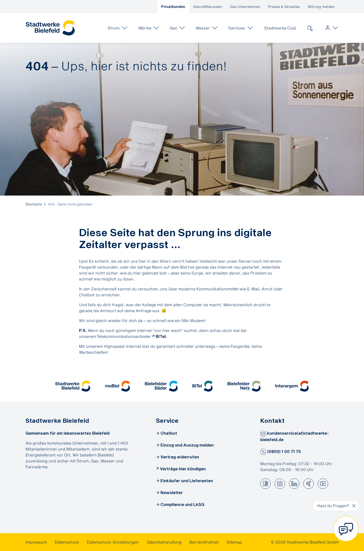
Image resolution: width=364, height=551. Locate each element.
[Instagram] (280, 483)
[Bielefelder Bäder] (161, 386)
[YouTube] (323, 483)
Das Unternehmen (245, 6)
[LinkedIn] (294, 483)
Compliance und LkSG (182, 504)
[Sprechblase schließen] (354, 506)
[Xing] (308, 483)
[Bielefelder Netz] (244, 386)
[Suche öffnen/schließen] (310, 28)
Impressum (36, 542)
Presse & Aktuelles (284, 6)
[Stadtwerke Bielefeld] (73, 386)
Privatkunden (173, 6)
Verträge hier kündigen (183, 468)
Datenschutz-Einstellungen (113, 542)
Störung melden (321, 6)
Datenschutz (67, 542)
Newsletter (171, 492)
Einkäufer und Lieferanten (186, 480)
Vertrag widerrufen (179, 456)
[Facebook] (265, 483)
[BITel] (202, 386)
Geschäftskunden (207, 6)
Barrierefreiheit (204, 542)
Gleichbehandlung (164, 542)
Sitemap (234, 542)
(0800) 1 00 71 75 (283, 451)
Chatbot (168, 433)
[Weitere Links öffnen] (330, 28)
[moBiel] (118, 386)
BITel (161, 336)
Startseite (34, 204)
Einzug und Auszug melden (187, 445)
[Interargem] (292, 386)
